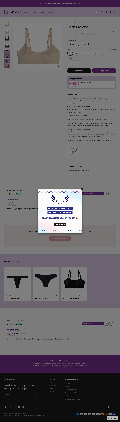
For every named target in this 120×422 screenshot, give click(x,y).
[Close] (82, 189)
